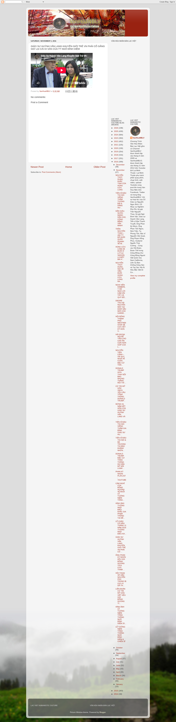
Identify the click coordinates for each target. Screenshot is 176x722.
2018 (116, 155)
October (119, 648)
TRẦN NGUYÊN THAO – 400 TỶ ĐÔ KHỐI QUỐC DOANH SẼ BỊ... (120, 236)
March (119, 676)
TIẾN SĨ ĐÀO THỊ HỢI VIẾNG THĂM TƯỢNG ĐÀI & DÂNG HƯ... (121, 200)
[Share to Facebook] (74, 91)
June (118, 665)
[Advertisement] (119, 98)
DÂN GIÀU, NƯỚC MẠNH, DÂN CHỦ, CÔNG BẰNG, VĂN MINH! (121, 218)
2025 (116, 131)
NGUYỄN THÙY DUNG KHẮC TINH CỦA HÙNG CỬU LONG (121, 182)
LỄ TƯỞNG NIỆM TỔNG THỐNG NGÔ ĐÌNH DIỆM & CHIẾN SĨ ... (120, 635)
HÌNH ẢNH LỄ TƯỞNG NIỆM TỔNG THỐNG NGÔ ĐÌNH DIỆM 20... (121, 615)
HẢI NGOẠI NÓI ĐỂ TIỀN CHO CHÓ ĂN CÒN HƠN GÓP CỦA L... (121, 341)
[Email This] (66, 91)
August (119, 659)
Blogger (102, 712)
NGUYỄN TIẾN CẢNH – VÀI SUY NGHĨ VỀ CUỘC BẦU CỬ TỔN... (120, 357)
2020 (116, 148)
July (118, 662)
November (120, 170)
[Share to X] (71, 91)
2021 (116, 145)
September (120, 653)
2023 (116, 138)
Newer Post (37, 167)
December (120, 165)
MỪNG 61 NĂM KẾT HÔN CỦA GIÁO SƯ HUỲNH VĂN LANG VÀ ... (121, 411)
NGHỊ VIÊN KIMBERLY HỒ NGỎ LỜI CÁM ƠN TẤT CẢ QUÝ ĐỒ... (121, 291)
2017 (116, 158)
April (118, 672)
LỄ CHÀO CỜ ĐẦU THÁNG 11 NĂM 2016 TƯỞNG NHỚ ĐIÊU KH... (121, 527)
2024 (116, 135)
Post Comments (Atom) (51, 172)
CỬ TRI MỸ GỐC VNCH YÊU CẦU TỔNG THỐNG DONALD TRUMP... (120, 393)
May (118, 669)
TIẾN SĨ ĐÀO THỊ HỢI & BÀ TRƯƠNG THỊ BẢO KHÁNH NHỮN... (121, 444)
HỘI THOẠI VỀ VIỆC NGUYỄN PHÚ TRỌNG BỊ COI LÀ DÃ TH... (121, 579)
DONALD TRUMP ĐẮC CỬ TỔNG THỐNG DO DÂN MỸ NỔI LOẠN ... (120, 461)
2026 (116, 128)
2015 (116, 691)
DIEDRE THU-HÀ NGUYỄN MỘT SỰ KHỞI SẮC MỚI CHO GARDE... (121, 307)
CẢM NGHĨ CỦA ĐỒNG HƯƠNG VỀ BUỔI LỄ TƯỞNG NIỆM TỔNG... (120, 491)
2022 (116, 141)
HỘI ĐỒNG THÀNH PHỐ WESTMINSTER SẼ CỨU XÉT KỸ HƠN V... (121, 324)
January (119, 684)
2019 (116, 152)
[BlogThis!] (69, 91)
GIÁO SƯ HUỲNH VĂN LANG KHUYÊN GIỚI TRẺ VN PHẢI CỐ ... (121, 544)
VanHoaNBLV (138, 138)
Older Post (99, 167)
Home (68, 167)
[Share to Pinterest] (76, 91)
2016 (116, 162)
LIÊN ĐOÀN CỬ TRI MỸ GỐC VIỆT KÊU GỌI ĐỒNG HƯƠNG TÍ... (121, 596)
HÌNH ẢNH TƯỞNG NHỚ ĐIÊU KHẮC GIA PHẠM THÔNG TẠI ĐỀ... (121, 510)
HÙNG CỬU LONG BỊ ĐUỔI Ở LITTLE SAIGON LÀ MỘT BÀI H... (120, 253)
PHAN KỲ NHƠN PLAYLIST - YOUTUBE (121, 476)
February (120, 679)
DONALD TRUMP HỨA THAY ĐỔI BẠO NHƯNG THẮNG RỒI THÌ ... (121, 375)
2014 (116, 694)
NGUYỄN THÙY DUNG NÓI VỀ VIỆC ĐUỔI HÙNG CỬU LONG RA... (120, 272)
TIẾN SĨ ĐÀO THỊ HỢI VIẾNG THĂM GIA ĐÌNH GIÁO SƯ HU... (121, 428)
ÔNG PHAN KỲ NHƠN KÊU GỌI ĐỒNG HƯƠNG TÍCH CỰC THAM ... (121, 562)
